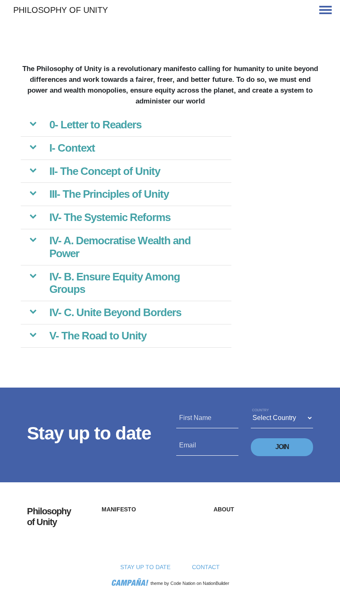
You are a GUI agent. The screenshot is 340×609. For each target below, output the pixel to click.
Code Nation (182, 583)
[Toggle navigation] (325, 10)
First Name (195, 417)
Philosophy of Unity (60, 10)
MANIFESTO (119, 509)
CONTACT (206, 567)
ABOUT (224, 509)
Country (260, 410)
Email (187, 445)
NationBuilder (216, 583)
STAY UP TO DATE (145, 567)
